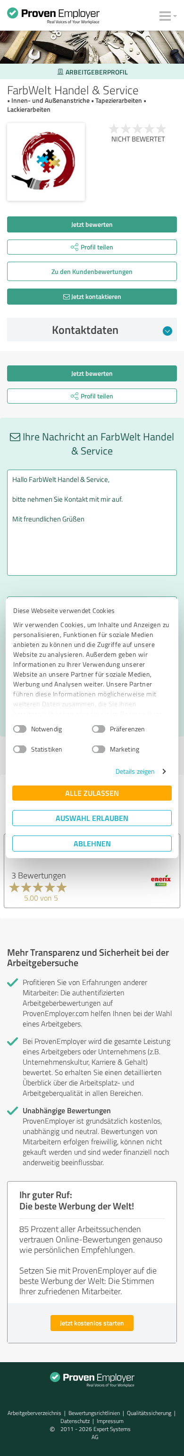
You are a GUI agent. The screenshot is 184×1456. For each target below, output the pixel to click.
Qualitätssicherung (149, 1413)
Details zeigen (135, 771)
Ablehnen (92, 843)
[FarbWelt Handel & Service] (46, 162)
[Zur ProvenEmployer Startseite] (53, 18)
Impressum (110, 1421)
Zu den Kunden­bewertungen (92, 271)
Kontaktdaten (85, 330)
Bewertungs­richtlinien (94, 1413)
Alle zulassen (92, 792)
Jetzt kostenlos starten (92, 1322)
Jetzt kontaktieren (95, 296)
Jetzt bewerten (92, 224)
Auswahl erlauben (92, 817)
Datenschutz (75, 1421)
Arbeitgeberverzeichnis (34, 1413)
